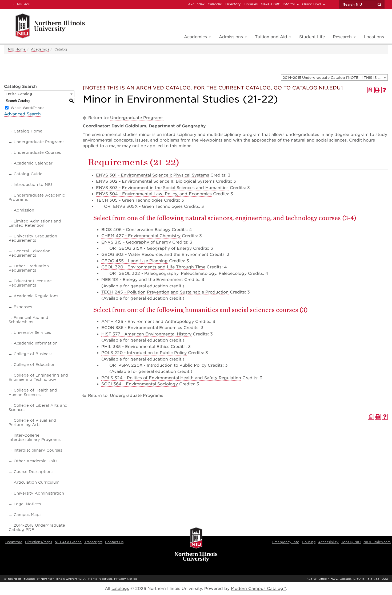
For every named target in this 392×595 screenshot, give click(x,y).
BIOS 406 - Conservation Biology (135, 229)
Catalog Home (28, 131)
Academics (40, 49)
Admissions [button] (231, 36)
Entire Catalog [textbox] (19, 94)
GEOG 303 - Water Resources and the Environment (154, 254)
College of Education (34, 364)
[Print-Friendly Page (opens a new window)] (377, 90)
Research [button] (343, 36)
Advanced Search (22, 114)
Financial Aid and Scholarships (28, 319)
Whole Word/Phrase (28, 108)
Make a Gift (270, 4)
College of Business (33, 354)
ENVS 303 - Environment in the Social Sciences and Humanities (162, 187)
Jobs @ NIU (351, 542)
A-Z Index (196, 4)
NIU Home (17, 49)
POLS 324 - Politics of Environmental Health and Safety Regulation (171, 377)
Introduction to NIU (33, 184)
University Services (32, 332)
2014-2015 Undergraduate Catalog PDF (37, 527)
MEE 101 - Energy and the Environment (142, 279)
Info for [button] (289, 4)
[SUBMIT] (379, 5)
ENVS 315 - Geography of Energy (136, 242)
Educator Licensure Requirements (30, 283)
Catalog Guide (28, 174)
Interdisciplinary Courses (38, 450)
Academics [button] (196, 36)
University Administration (39, 493)
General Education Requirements (29, 253)
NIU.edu (20, 4)
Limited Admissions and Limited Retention (35, 223)
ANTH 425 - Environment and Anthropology (147, 321)
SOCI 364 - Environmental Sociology (139, 384)
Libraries (251, 4)
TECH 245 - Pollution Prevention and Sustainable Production (165, 292)
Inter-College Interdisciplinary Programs (35, 437)
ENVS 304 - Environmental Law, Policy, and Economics (154, 193)
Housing (308, 542)
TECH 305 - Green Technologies (129, 200)
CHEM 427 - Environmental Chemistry (141, 235)
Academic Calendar (33, 163)
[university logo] (196, 544)
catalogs (120, 588)
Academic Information (36, 343)
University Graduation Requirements (33, 238)
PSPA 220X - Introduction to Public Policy (162, 365)
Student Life (312, 36)
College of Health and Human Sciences (33, 392)
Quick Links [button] (312, 4)
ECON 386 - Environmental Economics (141, 327)
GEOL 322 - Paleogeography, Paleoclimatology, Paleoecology (182, 273)
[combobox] (334, 77)
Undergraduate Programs (39, 142)
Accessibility (328, 542)
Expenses (23, 307)
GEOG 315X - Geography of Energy (155, 248)
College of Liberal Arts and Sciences (38, 407)
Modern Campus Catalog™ (258, 588)
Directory (233, 4)
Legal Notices (27, 504)
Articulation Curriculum (36, 482)
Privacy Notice (125, 579)
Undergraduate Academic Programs (37, 197)
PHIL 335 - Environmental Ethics (135, 346)
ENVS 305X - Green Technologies (148, 206)
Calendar (215, 4)
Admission (24, 210)
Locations (374, 36)
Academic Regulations (36, 296)
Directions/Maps (38, 542)
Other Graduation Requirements (29, 268)
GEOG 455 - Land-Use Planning (134, 261)
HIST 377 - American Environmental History (146, 334)
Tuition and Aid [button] (272, 36)
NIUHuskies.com (377, 542)
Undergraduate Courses (37, 152)
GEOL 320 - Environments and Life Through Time (153, 267)
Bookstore (13, 542)
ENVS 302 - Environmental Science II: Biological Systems (155, 181)
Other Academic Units (35, 461)
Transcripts (93, 542)
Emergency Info (285, 542)
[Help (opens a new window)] (384, 90)
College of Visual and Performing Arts (32, 422)
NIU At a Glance (68, 542)
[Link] (44, 27)
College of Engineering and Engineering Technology (38, 377)
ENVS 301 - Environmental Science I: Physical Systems (152, 175)
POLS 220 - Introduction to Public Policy (144, 352)
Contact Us (114, 542)
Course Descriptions (33, 471)
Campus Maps (27, 514)
